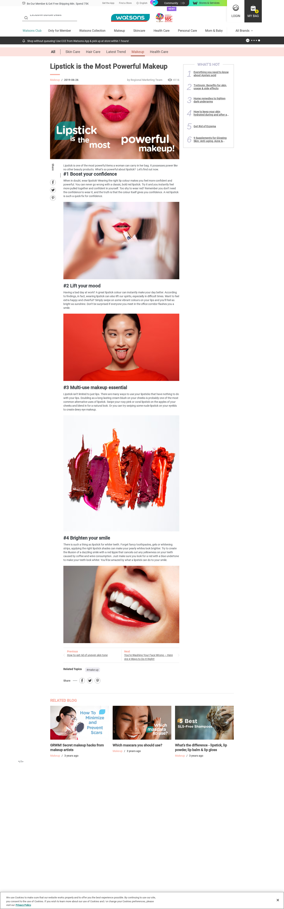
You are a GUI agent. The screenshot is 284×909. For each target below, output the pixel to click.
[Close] (278, 900)
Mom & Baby (214, 30)
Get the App (108, 3)
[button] (253, 11)
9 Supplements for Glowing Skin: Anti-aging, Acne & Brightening (210, 139)
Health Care (161, 30)
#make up (93, 669)
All (53, 52)
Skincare (139, 30)
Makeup (119, 30)
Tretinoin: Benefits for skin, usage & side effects (210, 87)
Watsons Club (32, 30)
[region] (142, 900)
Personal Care (187, 30)
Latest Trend (116, 52)
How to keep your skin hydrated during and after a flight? (210, 113)
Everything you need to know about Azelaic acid (211, 74)
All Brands (242, 30)
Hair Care (93, 52)
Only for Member (59, 30)
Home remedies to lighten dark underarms (209, 100)
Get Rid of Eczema (205, 126)
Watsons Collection (92, 30)
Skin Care (72, 52)
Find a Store (125, 3)
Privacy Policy (23, 905)
